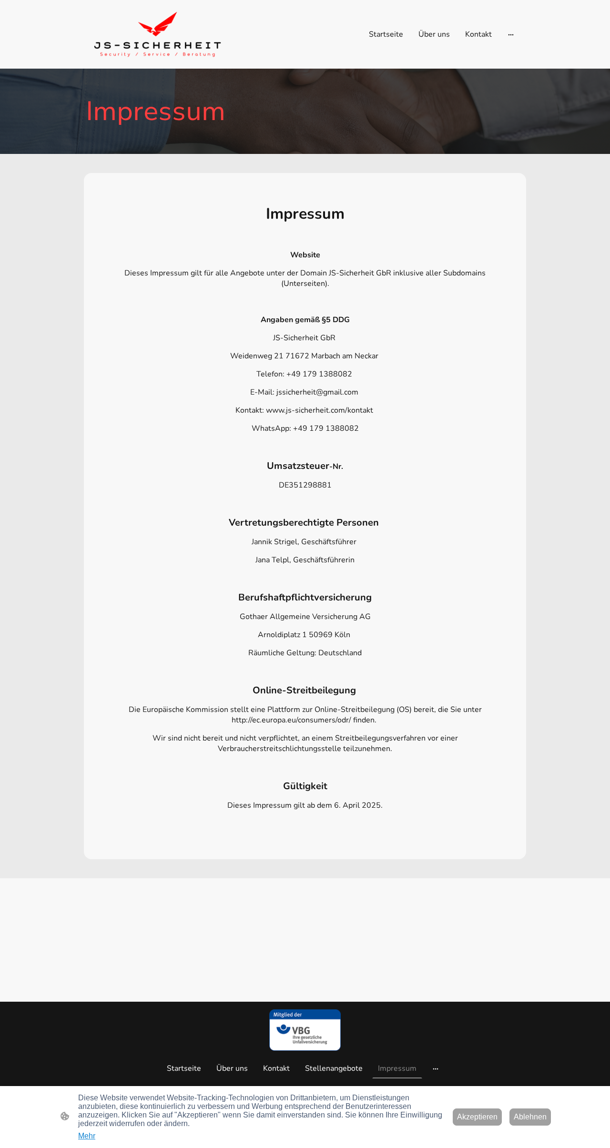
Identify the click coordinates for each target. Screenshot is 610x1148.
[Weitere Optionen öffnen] (510, 34)
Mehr (86, 1136)
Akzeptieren (477, 1117)
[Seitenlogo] (157, 34)
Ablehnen (530, 1117)
